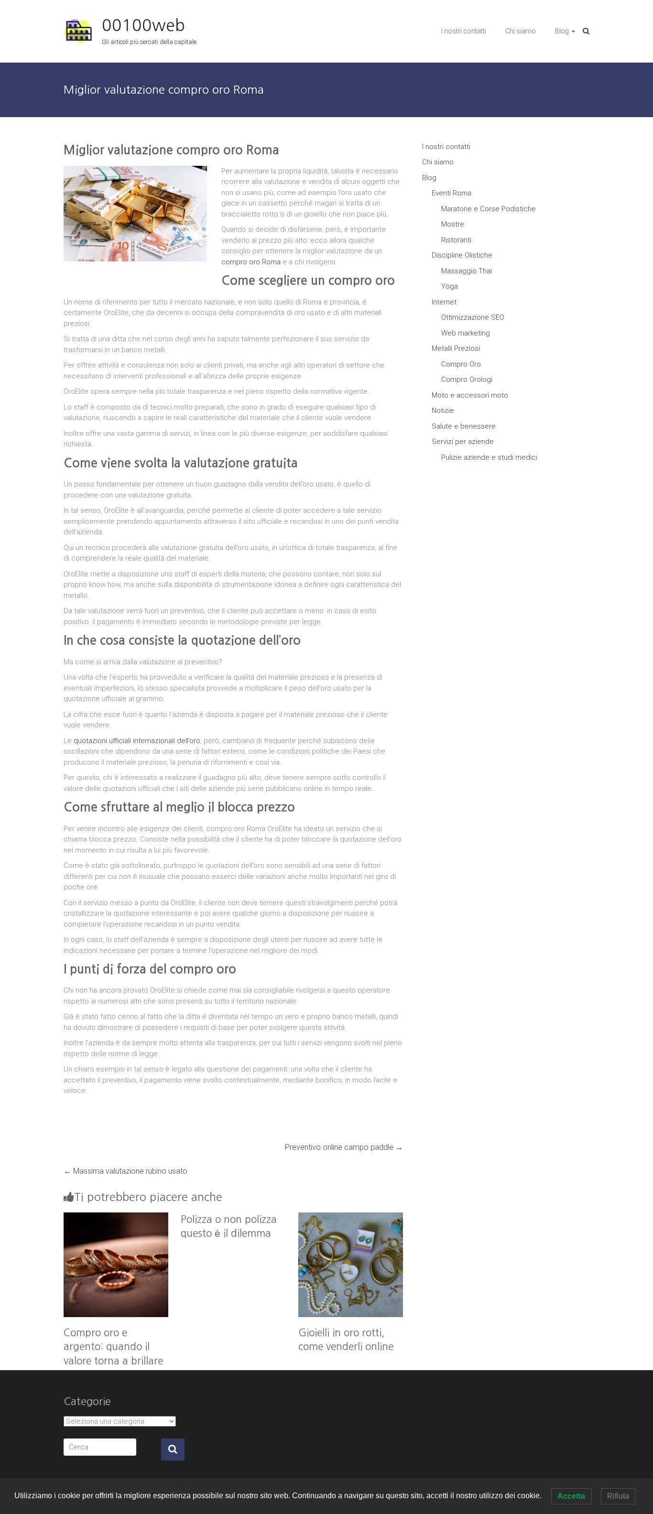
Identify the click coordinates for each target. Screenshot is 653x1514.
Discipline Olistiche (462, 255)
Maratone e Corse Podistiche (488, 209)
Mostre (452, 224)
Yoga (449, 286)
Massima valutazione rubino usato (125, 1171)
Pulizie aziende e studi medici (489, 457)
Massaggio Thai (466, 271)
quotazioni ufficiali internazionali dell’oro (137, 740)
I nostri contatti (463, 31)
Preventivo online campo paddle (344, 1147)
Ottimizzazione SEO (472, 317)
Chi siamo (520, 31)
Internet (444, 302)
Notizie (443, 410)
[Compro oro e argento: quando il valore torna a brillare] (116, 1217)
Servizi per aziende (463, 441)
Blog (562, 31)
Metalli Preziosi (456, 348)
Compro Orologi (466, 379)
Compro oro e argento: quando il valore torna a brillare (113, 1347)
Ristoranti (456, 240)
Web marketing (465, 333)
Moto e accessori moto (470, 395)
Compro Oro (461, 364)
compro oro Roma (251, 262)
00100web (143, 25)
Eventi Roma (451, 193)
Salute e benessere (464, 426)
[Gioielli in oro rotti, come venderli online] (350, 1217)
